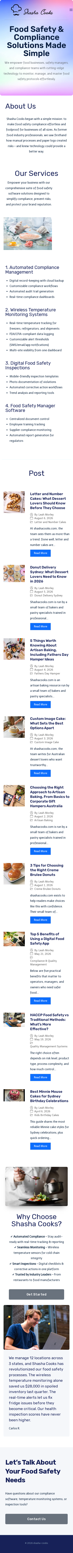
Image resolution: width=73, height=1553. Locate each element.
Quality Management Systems (49, 1046)
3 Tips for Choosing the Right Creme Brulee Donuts (46, 870)
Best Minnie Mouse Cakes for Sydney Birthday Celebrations (49, 1096)
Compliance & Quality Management (43, 962)
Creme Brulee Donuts (47, 889)
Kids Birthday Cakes (46, 1115)
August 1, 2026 (43, 885)
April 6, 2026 (42, 1111)
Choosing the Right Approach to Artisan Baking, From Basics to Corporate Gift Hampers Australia (49, 796)
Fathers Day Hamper (47, 673)
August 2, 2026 (43, 816)
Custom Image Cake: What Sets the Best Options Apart (48, 723)
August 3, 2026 (43, 738)
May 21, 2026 (42, 954)
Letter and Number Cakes (50, 522)
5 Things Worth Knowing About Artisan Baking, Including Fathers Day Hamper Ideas (49, 649)
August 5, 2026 (43, 591)
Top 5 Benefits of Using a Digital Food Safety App (47, 939)
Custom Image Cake (46, 742)
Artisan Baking (43, 820)
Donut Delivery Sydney (48, 595)
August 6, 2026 (43, 518)
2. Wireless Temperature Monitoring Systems (30, 312)
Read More (40, 553)
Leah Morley (46, 514)
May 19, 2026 (42, 1039)
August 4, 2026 (43, 670)
